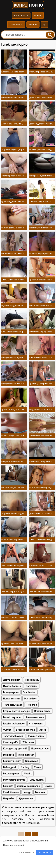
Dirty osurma (37, 779)
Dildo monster (26, 754)
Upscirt (28, 773)
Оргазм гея (31, 685)
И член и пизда (42, 710)
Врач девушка (11, 692)
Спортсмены (36, 723)
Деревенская (26, 798)
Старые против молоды (16, 710)
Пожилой (32, 704)
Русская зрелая (11, 773)
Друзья (48, 785)
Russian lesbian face (14, 723)
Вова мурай (31, 760)
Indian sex (8, 754)
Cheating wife (10, 742)
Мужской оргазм (12, 685)
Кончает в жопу (12, 760)
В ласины (40, 792)
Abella (43, 729)
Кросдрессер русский (15, 748)
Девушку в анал (11, 679)
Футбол (7, 729)
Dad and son (30, 698)
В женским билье (25, 729)
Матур (26, 792)
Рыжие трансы (36, 735)
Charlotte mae (11, 792)
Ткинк (37, 767)
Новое (37, 15)
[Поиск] (50, 35)
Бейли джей (9, 767)
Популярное (16, 24)
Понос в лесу (32, 679)
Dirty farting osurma (14, 779)
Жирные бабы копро (28, 785)
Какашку (8, 785)
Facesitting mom (12, 717)
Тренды (33, 24)
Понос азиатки (11, 698)
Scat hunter (29, 692)
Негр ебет (8, 798)
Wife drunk (28, 742)
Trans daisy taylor (12, 704)
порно (28, 5)
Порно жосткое (40, 748)
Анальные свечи (35, 717)
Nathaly (25, 767)
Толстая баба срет (13, 735)
